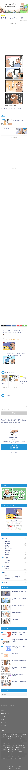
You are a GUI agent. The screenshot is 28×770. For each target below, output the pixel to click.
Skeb (2, 719)
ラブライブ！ (11, 749)
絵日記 (3, 15)
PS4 (3, 736)
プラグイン (16, 745)
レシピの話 (15, 560)
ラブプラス (4, 749)
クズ (3, 115)
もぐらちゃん (15, 568)
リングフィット (18, 749)
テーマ (22, 743)
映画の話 (15, 562)
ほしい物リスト (5, 725)
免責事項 (19, 766)
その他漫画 (14, 566)
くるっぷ (3, 722)
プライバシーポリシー (11, 766)
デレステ (4, 745)
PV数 (8, 736)
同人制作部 (15, 578)
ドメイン (9, 745)
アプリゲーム (16, 738)
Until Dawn (13, 736)
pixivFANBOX (5, 713)
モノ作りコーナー (11, 747)
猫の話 (15, 545)
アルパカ (22, 738)
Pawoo (3, 716)
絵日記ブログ (5, 758)
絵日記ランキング (14, 520)
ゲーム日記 (15, 543)
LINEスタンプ (16, 734)
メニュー (4, 747)
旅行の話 (15, 552)
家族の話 (15, 554)
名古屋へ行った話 (6, 756)
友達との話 (15, 541)
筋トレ (23, 756)
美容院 (11, 758)
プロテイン (22, 745)
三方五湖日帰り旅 (21, 751)
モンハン (18, 747)
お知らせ (15, 575)
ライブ (23, 747)
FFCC (11, 734)
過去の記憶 (15, 550)
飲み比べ (20, 758)
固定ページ (13, 756)
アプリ (10, 738)
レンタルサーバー (12, 751)
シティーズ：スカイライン (13, 743)
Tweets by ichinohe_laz (7, 705)
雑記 (14, 572)
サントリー (4, 743)
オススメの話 (15, 548)
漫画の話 (15, 547)
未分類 (14, 582)
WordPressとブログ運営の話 (15, 577)
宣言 (18, 756)
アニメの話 (4, 738)
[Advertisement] (14, 38)
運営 (15, 758)
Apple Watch (5, 734)
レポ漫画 (14, 558)
